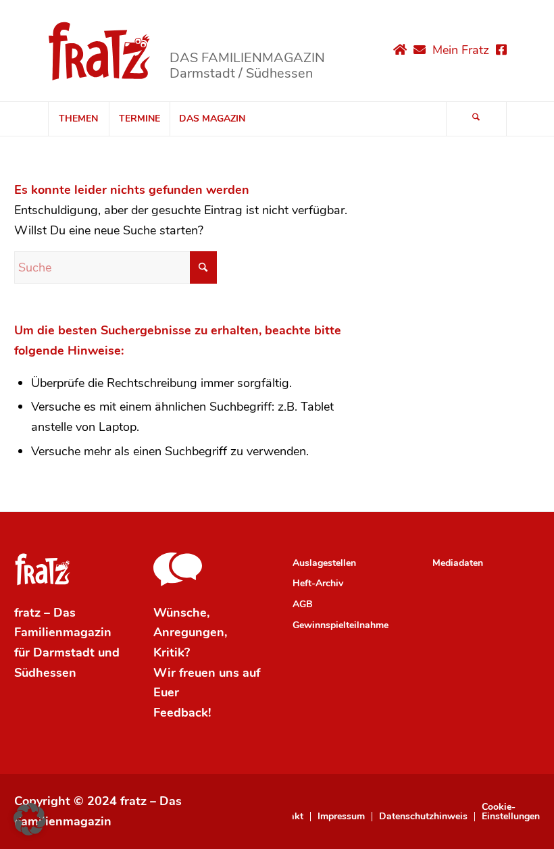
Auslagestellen (324, 563)
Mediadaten (457, 563)
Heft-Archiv (318, 583)
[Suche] (476, 119)
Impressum (341, 816)
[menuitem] (78, 119)
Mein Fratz (460, 50)
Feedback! (182, 712)
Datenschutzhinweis (423, 816)
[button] (29, 819)
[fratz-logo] (99, 50)
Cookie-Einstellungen (511, 811)
